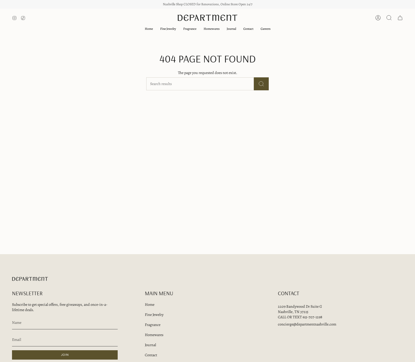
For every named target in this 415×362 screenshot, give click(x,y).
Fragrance (152, 324)
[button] (168, 28)
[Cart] (400, 18)
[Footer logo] (30, 279)
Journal (150, 345)
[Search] (261, 83)
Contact (151, 355)
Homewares (154, 334)
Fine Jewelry (154, 314)
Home (149, 304)
